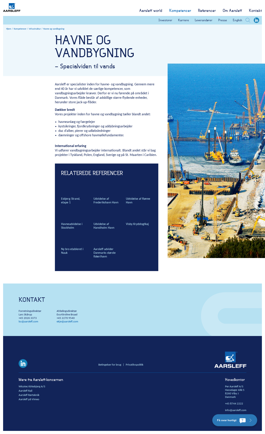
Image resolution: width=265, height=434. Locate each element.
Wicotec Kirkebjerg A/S (32, 386)
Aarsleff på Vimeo (29, 399)
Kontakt (32, 299)
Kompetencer (20, 29)
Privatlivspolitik (134, 364)
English (237, 20)
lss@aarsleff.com (28, 321)
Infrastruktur (35, 29)
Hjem (8, 29)
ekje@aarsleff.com (67, 321)
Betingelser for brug (109, 364)
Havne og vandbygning (53, 29)
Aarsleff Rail (25, 390)
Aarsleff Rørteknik (29, 395)
